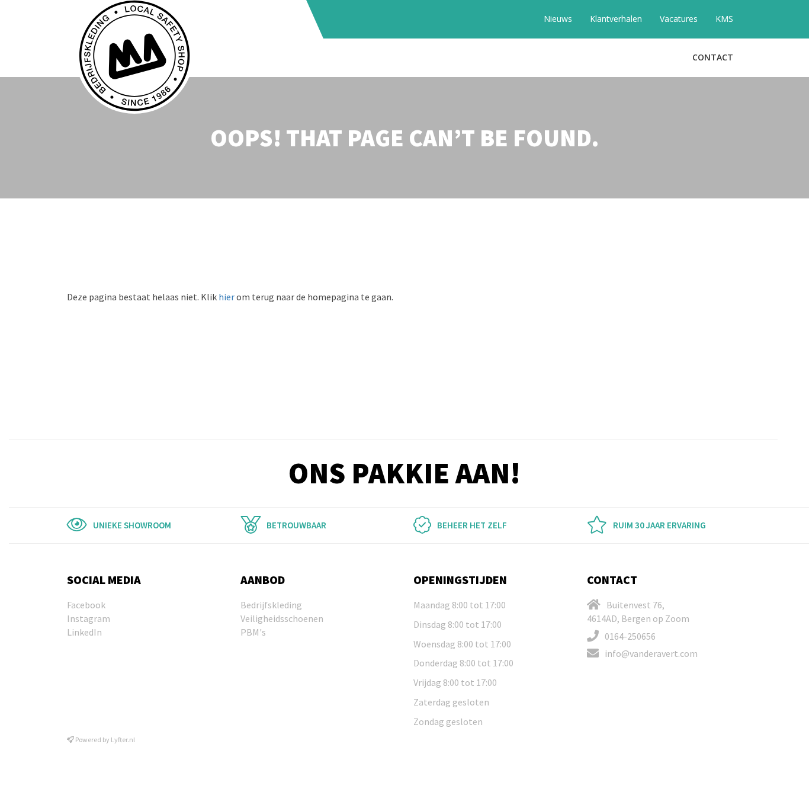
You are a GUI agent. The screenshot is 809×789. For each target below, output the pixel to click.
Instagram (88, 618)
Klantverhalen (616, 18)
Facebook (86, 605)
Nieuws (558, 18)
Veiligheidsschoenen (281, 618)
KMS (724, 18)
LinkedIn (84, 632)
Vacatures (679, 18)
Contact (712, 57)
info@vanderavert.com (651, 653)
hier (227, 297)
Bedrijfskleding (271, 605)
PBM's (253, 632)
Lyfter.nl (123, 739)
